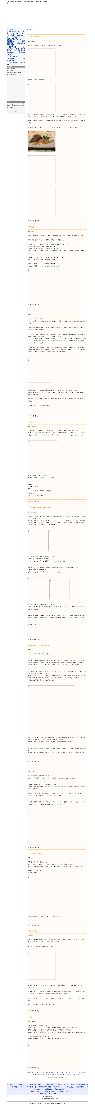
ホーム (29, 29)
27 (36, 1074)
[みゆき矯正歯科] (47, 14)
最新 (36, 1072)
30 (42, 1074)
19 (72, 1072)
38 (59, 1074)
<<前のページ (30, 1072)
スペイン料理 (34, 37)
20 (75, 1072)
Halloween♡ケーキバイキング (40, 645)
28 (38, 1074)
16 (66, 1072)
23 (81, 1072)
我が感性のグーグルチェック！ (40, 507)
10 (53, 1072)
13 (60, 1072)
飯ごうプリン (34, 931)
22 (79, 1072)
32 (46, 1074)
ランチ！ (32, 422)
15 (64, 1072)
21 (77, 1072)
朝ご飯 (31, 227)
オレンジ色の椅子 (35, 853)
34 (51, 1074)
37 (57, 1074)
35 (53, 1074)
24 (83, 1072)
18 (70, 1072)
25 (85, 1072)
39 (61, 1074)
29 (40, 1074)
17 (68, 1072)
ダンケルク (33, 1017)
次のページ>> (76, 1074)
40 (63, 1074)
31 (44, 1074)
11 (55, 1072)
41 (66, 1074)
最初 (70, 1074)
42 (68, 1074)
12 (57, 1072)
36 (55, 1074)
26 (34, 1074)
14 (62, 1072)
